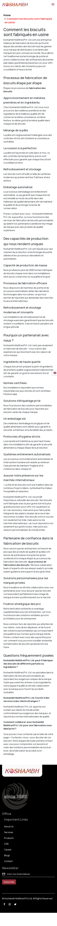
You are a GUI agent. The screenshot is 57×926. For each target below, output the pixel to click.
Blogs (7, 855)
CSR (6, 843)
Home (7, 15)
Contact (8, 861)
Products (9, 838)
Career (7, 849)
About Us (9, 826)
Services (8, 832)
